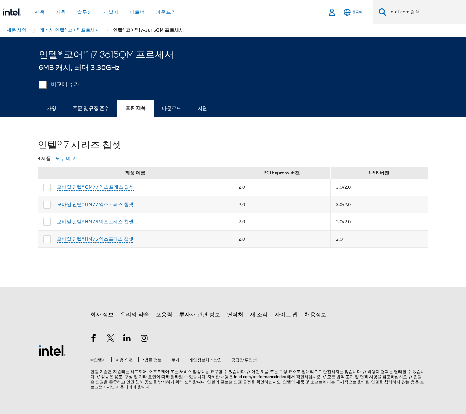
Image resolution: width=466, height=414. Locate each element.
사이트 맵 (286, 314)
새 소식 (259, 314)
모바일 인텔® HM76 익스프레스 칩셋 (95, 221)
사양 (51, 108)
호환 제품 (136, 108)
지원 (202, 108)
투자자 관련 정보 (199, 314)
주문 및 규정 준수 (91, 108)
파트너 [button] (137, 12)
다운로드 (171, 108)
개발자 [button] (111, 12)
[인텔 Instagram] (144, 339)
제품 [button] (40, 12)
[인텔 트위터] (110, 339)
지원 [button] (61, 12)
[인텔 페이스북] (93, 339)
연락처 (235, 314)
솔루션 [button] (84, 12)
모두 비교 (65, 158)
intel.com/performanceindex (260, 376)
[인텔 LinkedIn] (127, 339)
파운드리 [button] (166, 12)
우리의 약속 (134, 314)
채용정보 (315, 314)
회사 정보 (102, 314)
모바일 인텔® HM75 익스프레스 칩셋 (95, 239)
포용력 (164, 314)
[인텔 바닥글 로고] (52, 350)
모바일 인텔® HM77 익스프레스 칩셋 (95, 204)
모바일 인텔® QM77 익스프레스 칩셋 (95, 187)
